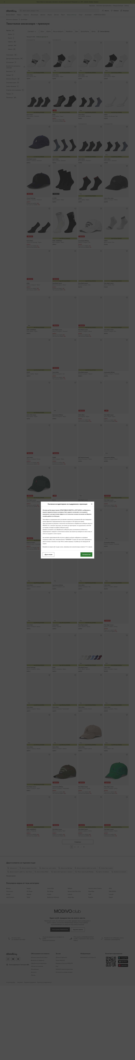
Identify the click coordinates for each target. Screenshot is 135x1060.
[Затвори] (92, 504)
